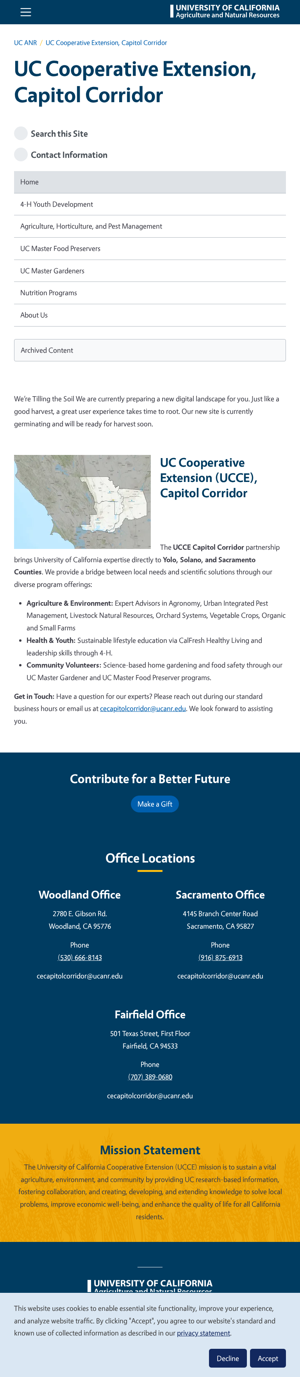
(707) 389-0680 (150, 1076)
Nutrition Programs (48, 292)
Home (29, 181)
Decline (228, 1358)
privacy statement (203, 1332)
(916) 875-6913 (220, 957)
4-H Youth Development (56, 204)
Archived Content (47, 350)
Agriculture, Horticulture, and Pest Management (91, 226)
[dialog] (150, 1334)
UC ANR (25, 42)
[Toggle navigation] (26, 12)
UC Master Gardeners (52, 270)
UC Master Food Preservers (60, 248)
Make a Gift (155, 804)
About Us (34, 314)
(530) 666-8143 (80, 957)
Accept (268, 1358)
